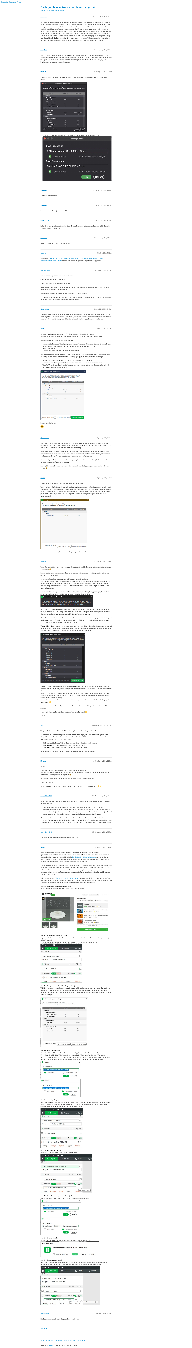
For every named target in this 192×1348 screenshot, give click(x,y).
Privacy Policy (81, 1340)
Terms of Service (69, 1340)
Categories (49, 1340)
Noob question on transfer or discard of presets (68, 6)
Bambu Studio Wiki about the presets (84, 857)
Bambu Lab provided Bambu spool (67, 878)
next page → (44, 1328)
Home (42, 1340)
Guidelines (58, 1340)
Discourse (51, 1345)
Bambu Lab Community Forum (11, 2)
